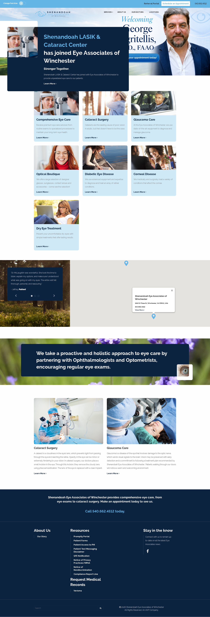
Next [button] (54, 295)
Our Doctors (137, 12)
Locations (154, 12)
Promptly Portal (81, 536)
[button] (154, 316)
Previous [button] (16, 295)
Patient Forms (81, 540)
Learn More (50, 83)
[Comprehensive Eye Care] (56, 103)
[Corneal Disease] (153, 157)
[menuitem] (107, 12)
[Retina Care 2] (105, 157)
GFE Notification (81, 556)
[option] (35, 282)
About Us (121, 12)
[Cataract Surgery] (105, 103)
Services (108, 12)
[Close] (172, 290)
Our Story (42, 536)
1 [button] (32, 296)
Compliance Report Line (86, 574)
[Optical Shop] (56, 157)
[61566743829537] (148, 552)
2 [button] (35, 296)
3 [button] (38, 296)
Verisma (78, 591)
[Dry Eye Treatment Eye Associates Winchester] (56, 212)
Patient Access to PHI (84, 545)
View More (139, 310)
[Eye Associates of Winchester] (53, 14)
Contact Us (169, 12)
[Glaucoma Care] (153, 103)
